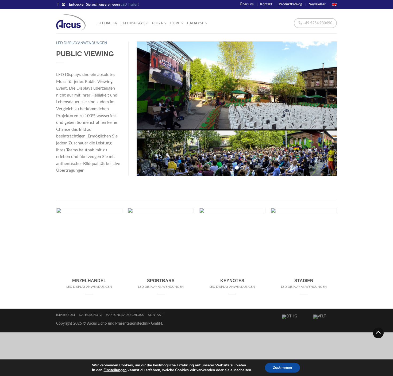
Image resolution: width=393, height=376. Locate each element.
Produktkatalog (290, 4)
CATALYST (195, 23)
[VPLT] (324, 318)
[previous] (144, 108)
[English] (334, 4)
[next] (329, 108)
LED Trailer (107, 23)
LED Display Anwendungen (81, 43)
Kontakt (266, 4)
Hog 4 (157, 23)
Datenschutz (90, 314)
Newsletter (317, 4)
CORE (175, 23)
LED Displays (132, 23)
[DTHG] (295, 318)
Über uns (247, 4)
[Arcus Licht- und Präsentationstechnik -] (72, 21)
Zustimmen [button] (282, 367)
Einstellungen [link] (114, 370)
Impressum (65, 314)
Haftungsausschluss (125, 314)
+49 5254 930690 (317, 23)
